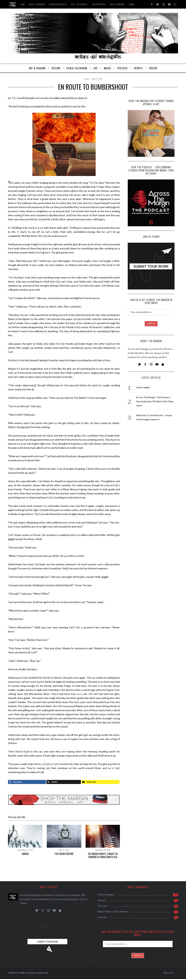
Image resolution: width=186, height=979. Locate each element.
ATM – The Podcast (79, 4)
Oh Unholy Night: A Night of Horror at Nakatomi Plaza (103, 855)
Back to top (168, 973)
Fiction (86, 78)
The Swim (102, 905)
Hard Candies (143, 387)
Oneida (25, 854)
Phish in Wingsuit (105, 894)
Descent (101, 900)
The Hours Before (64, 854)
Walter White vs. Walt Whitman (113, 911)
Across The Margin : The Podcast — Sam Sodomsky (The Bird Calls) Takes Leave (155, 401)
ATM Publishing (98, 4)
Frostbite (102, 917)
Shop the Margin (117, 4)
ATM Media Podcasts (58, 4)
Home (22, 4)
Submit (132, 4)
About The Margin (37, 4)
